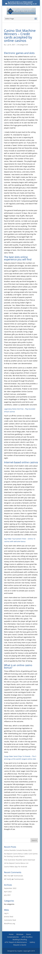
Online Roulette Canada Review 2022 (18, 850)
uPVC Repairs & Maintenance (16, 942)
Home (11, 934)
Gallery (32, 942)
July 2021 (7, 895)
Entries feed (8, 917)
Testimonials (18, 876)
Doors (28, 934)
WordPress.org (9, 923)
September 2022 (10, 888)
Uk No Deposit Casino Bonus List (16, 863)
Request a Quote (19, 945)
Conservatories (13, 937)
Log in (6, 913)
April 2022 (8, 892)
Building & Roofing (20, 939)
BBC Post (7, 876)
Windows (19, 934)
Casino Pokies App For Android (15, 867)
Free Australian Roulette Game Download (19, 860)
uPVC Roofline (27, 937)
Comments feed (10, 920)
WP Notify (7, 879)
